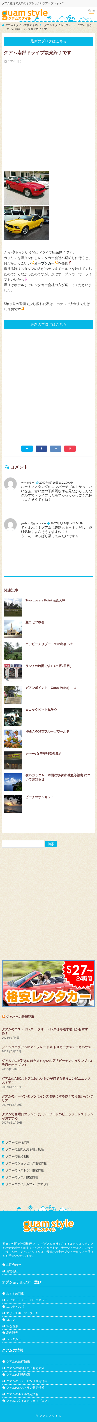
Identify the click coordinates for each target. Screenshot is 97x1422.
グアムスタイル (50, 1415)
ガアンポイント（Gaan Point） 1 (50, 687)
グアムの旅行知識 (17, 1142)
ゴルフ (10, 1319)
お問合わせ (13, 1264)
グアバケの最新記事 (20, 1017)
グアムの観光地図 (17, 1156)
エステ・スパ (15, 1306)
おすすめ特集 (15, 1293)
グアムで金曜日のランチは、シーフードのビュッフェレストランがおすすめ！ (47, 1116)
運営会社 (12, 1271)
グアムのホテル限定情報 (22, 1177)
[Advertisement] (48, 113)
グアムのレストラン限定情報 (25, 1170)
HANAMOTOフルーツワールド (47, 731)
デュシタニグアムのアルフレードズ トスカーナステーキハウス (46, 1047)
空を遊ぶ (12, 1326)
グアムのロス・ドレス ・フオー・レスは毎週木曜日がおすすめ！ (45, 1031)
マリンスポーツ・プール (22, 1313)
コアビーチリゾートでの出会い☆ (49, 644)
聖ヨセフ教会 (34, 622)
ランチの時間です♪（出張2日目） (49, 666)
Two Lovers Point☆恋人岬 (45, 600)
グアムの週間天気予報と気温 (25, 1149)
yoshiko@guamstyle (33, 523)
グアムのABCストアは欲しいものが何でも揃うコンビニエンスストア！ (46, 1080)
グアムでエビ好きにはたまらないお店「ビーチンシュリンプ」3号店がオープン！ (47, 1063)
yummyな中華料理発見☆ (43, 753)
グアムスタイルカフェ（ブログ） (28, 1184)
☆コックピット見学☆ (41, 709)
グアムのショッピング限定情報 (26, 1163)
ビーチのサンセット (39, 797)
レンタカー (13, 1339)
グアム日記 (14, 61)
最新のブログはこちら (48, 41)
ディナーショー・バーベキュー (26, 1300)
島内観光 (12, 1332)
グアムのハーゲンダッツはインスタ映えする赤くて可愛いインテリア (47, 1098)
